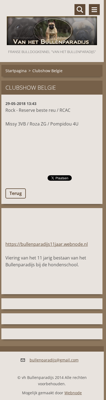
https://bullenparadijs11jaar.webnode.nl (46, 244)
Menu (94, 9)
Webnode (73, 392)
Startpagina (16, 70)
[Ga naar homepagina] (52, 24)
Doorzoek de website (79, 9)
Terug (16, 193)
